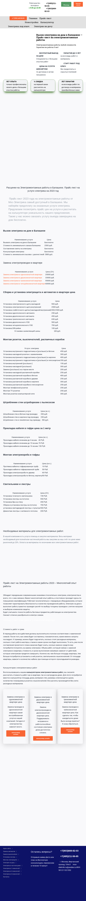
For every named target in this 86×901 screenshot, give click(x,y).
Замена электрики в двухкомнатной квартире (22, 278)
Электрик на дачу (8, 862)
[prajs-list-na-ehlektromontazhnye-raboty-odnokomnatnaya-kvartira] (15, 690)
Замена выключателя (10, 854)
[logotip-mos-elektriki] (14, 2)
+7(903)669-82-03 (69, 850)
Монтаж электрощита (10, 860)
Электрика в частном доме (12, 865)
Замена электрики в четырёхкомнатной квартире (24, 284)
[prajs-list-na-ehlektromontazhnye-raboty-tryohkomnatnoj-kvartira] (70, 690)
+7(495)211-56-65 (69, 856)
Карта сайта (7, 848)
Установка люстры (9, 857)
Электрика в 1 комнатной (11, 868)
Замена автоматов (9, 851)
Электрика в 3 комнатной (11, 874)
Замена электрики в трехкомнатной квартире (22, 281)
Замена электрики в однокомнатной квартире (22, 274)
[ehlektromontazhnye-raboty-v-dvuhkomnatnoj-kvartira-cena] (43, 690)
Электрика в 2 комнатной (11, 871)
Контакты (6, 877)
